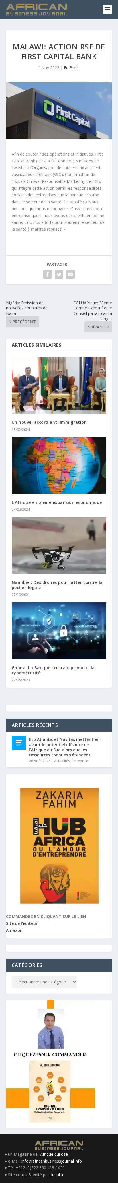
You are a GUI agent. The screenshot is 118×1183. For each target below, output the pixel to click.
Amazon (14, 930)
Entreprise (80, 760)
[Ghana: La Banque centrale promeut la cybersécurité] (59, 630)
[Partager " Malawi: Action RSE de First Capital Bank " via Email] (70, 274)
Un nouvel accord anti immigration (49, 422)
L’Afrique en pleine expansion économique (57, 502)
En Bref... (72, 67)
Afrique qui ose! (54, 1154)
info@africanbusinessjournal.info (51, 1161)
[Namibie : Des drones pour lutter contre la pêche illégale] (59, 545)
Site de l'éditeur (22, 923)
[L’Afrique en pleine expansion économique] (59, 465)
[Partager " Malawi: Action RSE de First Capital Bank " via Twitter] (59, 274)
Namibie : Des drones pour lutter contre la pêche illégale (57, 585)
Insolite (57, 1174)
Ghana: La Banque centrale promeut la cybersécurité (53, 670)
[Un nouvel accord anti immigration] (59, 385)
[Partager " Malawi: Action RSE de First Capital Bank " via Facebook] (47, 274)
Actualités (62, 760)
